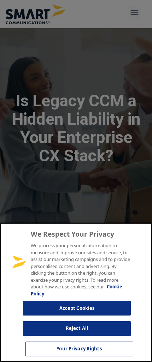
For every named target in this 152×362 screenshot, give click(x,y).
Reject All (77, 328)
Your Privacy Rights (79, 348)
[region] (76, 292)
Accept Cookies (77, 308)
